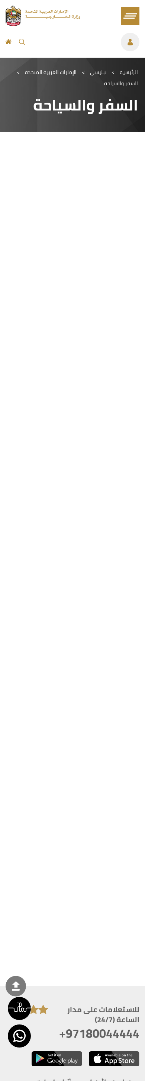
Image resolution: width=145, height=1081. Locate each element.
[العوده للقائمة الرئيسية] (43, 23)
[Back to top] (16, 986)
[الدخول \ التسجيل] (85, 42)
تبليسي (98, 72)
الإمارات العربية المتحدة (51, 72)
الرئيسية (129, 72)
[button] (19, 1008)
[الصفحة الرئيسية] (9, 42)
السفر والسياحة (121, 83)
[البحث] (22, 42)
